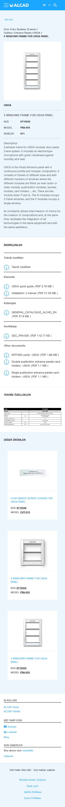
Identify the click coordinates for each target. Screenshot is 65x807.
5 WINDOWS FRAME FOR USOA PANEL (26, 36)
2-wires (32, 29)
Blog (6, 737)
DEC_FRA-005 (31, 335)
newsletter (27, 750)
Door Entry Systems (15, 29)
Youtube (11, 726)
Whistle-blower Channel (32, 779)
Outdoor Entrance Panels (18, 32)
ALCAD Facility (12, 711)
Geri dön (9, 19)
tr (44, 5)
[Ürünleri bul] (55, 5)
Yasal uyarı (32, 786)
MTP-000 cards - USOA (34, 355)
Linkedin (12, 732)
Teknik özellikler (21, 267)
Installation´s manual (34, 293)
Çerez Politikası (32, 798)
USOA (36, 32)
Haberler (8, 756)
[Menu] (6, 5)
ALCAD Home (11, 707)
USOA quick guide (32, 286)
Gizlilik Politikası (32, 792)
